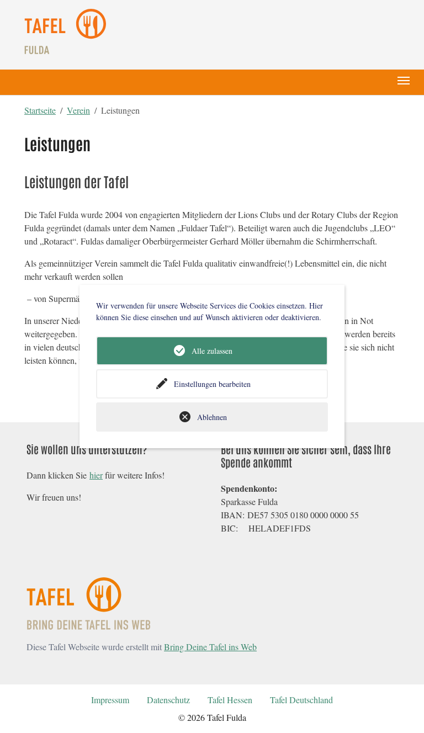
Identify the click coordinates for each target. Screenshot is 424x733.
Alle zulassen (212, 351)
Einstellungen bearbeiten (212, 384)
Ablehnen (212, 417)
